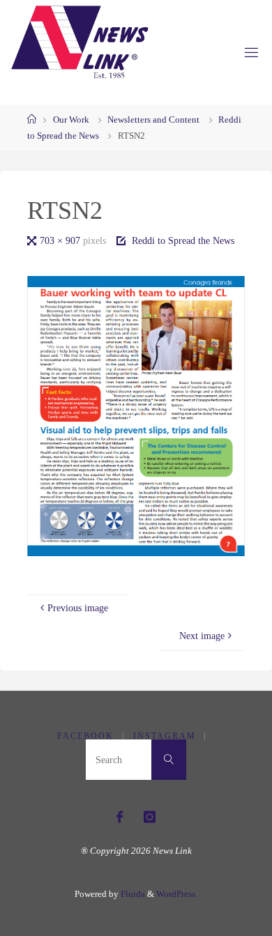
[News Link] (79, 42)
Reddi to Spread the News (183, 240)
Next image (202, 635)
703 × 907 (61, 240)
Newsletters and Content (153, 119)
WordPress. (176, 894)
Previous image (77, 607)
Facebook (85, 736)
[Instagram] (149, 817)
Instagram (164, 736)
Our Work (71, 119)
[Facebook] (119, 817)
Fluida (132, 894)
